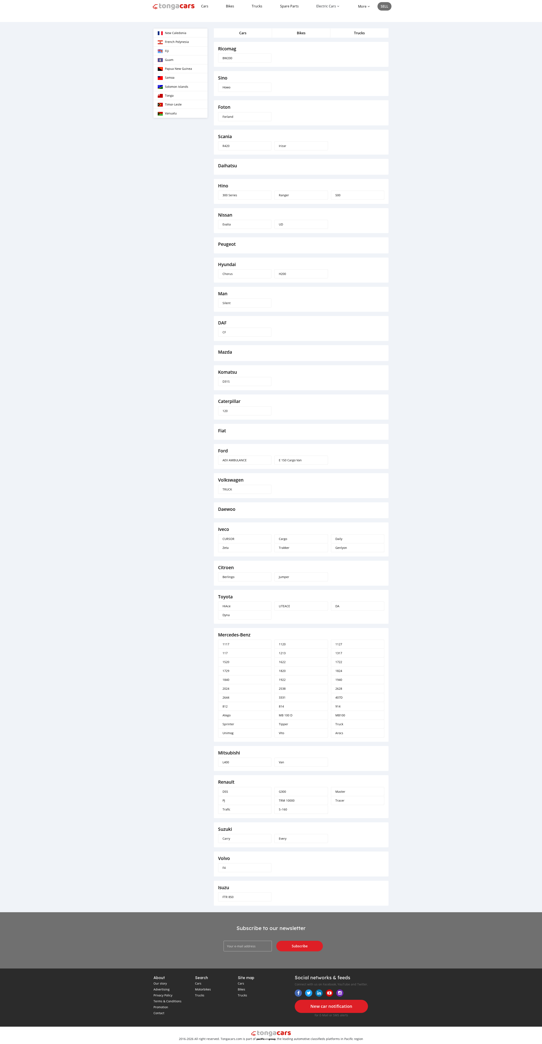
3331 (282, 697)
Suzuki (225, 829)
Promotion (160, 1007)
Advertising (161, 989)
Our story (160, 983)
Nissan (225, 215)
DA (337, 606)
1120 (282, 644)
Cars (204, 6)
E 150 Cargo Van (290, 460)
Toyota (225, 596)
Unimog (228, 733)
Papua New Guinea (178, 69)
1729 (226, 671)
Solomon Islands (176, 87)
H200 (282, 274)
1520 (226, 662)
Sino (222, 78)
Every (282, 839)
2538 (282, 689)
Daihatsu (227, 165)
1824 (338, 671)
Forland (228, 117)
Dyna (226, 615)
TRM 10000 (287, 800)
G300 (282, 792)
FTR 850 (228, 897)
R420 (226, 146)
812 (225, 706)
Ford (223, 450)
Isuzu (223, 887)
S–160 (283, 809)
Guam (169, 60)
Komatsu (227, 372)
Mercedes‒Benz (234, 634)
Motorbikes (203, 989)
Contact (158, 1013)
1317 (338, 653)
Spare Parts (289, 6)
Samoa (169, 78)
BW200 (227, 58)
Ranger (284, 195)
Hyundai (227, 264)
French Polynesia (177, 42)
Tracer (339, 800)
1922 (282, 680)
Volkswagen (230, 480)
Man (222, 293)
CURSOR (228, 539)
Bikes (230, 6)
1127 (338, 644)
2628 (338, 689)
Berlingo (228, 577)
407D (339, 697)
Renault (226, 782)
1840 (226, 680)
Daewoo (226, 509)
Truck (339, 724)
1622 (282, 662)
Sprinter (228, 724)
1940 (338, 680)
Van (281, 762)
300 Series (230, 195)
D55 (225, 792)
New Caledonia (175, 33)
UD (281, 224)
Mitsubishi (229, 753)
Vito (281, 733)
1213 (282, 653)
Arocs (339, 733)
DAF (222, 323)
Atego (227, 715)
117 (225, 653)
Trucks (257, 6)
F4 (224, 868)
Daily (338, 539)
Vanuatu (171, 113)
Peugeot (227, 244)
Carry (226, 839)
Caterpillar (229, 401)
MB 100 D (285, 715)
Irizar (282, 146)
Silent (227, 303)
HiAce (227, 606)
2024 (226, 689)
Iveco (223, 529)
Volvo (224, 858)
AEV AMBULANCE (235, 460)
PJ (224, 800)
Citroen (226, 567)
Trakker (284, 548)
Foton (224, 107)
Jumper (284, 577)
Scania (225, 136)
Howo (226, 87)
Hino (223, 185)
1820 (282, 671)
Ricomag (227, 48)
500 (337, 195)
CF (224, 332)
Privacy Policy (162, 995)
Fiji (167, 51)
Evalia (227, 224)
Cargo (283, 539)
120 (225, 411)
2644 (226, 697)
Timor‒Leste (173, 104)
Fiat (222, 430)
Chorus (228, 274)
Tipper (283, 724)
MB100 (340, 715)
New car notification (331, 1006)
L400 (226, 762)
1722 (338, 662)
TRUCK (227, 489)
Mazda (225, 352)
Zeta (226, 548)
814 (281, 706)
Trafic (226, 809)
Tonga (169, 95)
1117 (226, 644)
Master (340, 792)
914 (337, 706)
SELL (384, 6)
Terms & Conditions (167, 1001)
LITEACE (284, 606)
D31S (226, 381)
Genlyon (341, 548)
